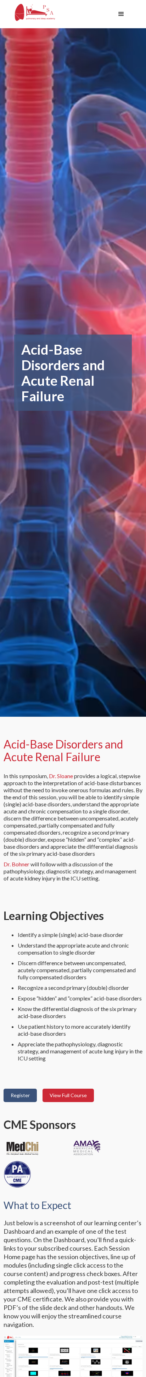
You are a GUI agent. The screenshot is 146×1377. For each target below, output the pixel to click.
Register (20, 1095)
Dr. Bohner (16, 864)
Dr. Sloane (61, 775)
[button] (121, 14)
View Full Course (68, 1095)
